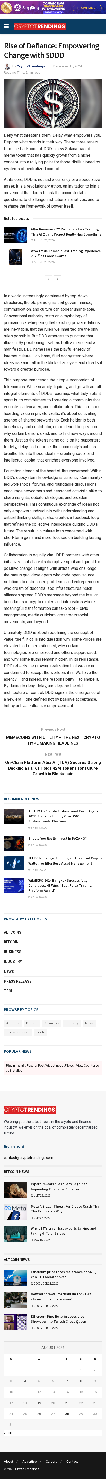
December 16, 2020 (45, 1328)
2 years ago (39, 897)
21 (67, 1403)
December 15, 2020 (45, 1306)
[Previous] (48, 278)
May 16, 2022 (41, 1240)
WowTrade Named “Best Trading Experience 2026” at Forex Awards (66, 253)
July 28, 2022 (41, 1195)
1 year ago (38, 869)
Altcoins (12, 932)
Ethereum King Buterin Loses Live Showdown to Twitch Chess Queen (58, 1319)
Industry (13, 961)
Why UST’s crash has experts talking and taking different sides (63, 1231)
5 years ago (39, 827)
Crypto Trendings (31, 66)
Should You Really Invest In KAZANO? (57, 838)
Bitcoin (11, 942)
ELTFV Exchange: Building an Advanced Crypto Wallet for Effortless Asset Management (65, 861)
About (8, 1461)
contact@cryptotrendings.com (28, 1157)
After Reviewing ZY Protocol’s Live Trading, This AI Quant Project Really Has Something (66, 232)
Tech (9, 991)
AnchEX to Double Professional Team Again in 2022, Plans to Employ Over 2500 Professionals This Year (65, 816)
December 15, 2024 (67, 66)
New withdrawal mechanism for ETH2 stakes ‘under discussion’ (61, 1296)
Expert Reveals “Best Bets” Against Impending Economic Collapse (59, 1186)
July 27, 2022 (41, 1218)
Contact (72, 1461)
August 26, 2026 (44, 240)
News (9, 971)
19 (39, 1403)
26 (39, 1414)
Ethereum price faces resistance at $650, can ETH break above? (63, 1274)
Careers (51, 1461)
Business (12, 952)
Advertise (29, 1461)
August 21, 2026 (44, 262)
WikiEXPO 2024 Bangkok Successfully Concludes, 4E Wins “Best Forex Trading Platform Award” (60, 885)
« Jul (8, 1433)
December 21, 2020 (45, 1283)
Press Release (17, 981)
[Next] (57, 278)
